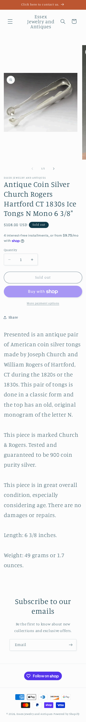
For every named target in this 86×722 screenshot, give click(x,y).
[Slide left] (32, 168)
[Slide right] (53, 168)
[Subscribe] (70, 645)
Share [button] (13, 317)
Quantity (10, 250)
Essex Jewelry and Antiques (34, 714)
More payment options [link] (43, 303)
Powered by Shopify (67, 714)
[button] (10, 21)
